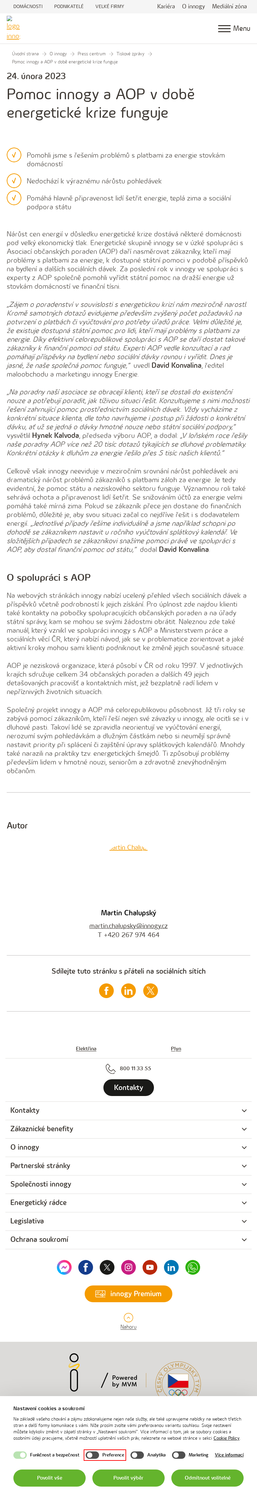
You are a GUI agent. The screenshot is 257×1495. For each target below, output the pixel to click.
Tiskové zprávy (130, 54)
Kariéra (166, 6)
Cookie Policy (226, 1438)
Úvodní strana (25, 54)
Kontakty (24, 1110)
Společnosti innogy (40, 1184)
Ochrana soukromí (39, 1239)
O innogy (193, 6)
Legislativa (27, 1221)
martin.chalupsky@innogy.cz (128, 926)
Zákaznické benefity (41, 1129)
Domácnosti (27, 6)
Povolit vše (49, 1478)
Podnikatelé (69, 6)
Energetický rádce (38, 1202)
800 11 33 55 (135, 1069)
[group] (128, 1111)
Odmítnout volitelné (208, 1478)
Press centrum (92, 54)
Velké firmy (109, 6)
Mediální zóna (229, 6)
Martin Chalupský (128, 913)
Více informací (229, 1455)
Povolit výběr (128, 1478)
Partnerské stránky (40, 1165)
